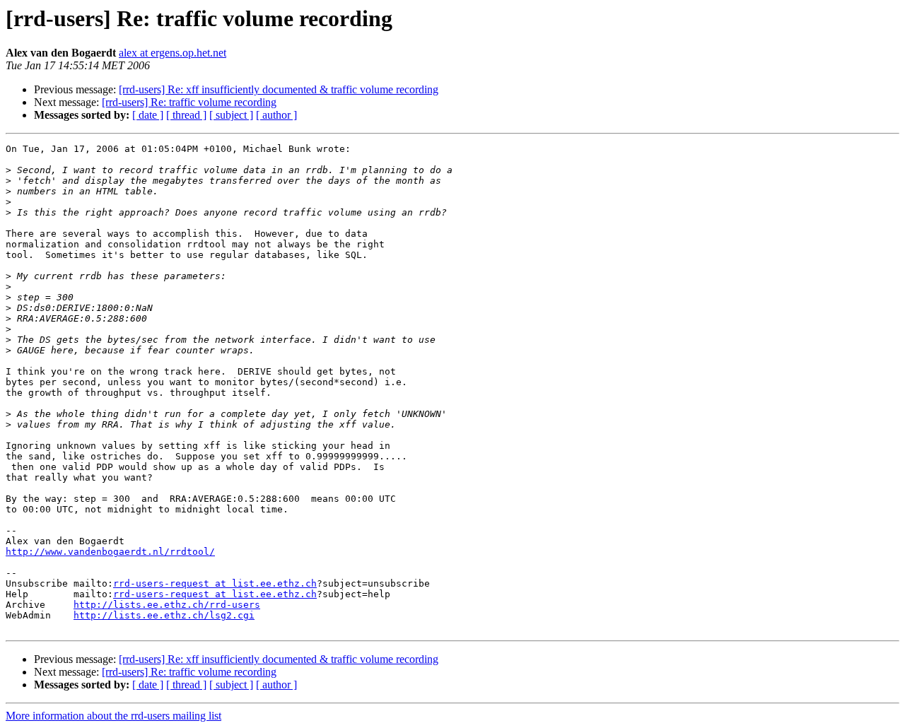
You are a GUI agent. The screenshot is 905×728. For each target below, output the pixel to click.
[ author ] (276, 115)
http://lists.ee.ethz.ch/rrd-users (167, 604)
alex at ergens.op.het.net (172, 53)
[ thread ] (186, 115)
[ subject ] (231, 115)
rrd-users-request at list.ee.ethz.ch (215, 583)
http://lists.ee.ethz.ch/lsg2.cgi (164, 615)
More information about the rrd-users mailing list (113, 716)
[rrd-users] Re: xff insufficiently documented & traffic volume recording (278, 89)
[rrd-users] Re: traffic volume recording (189, 102)
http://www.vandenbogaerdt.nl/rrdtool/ (110, 551)
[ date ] (147, 115)
